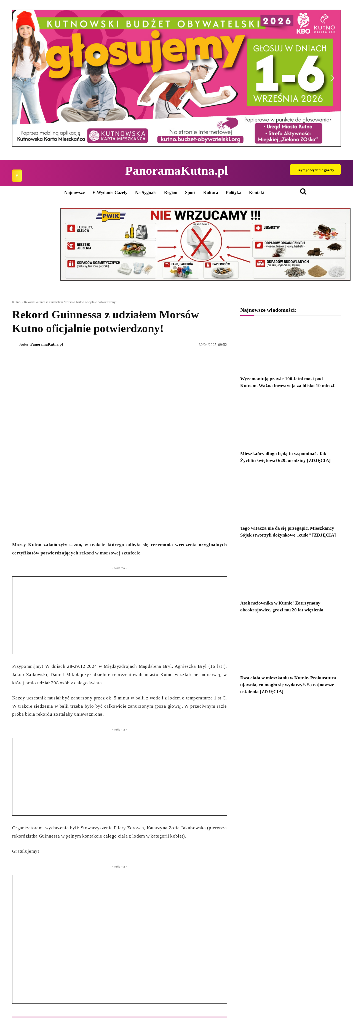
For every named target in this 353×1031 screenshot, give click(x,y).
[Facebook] (17, 176)
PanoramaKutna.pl (46, 344)
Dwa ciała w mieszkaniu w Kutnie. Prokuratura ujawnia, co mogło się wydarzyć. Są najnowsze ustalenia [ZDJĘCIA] (288, 684)
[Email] (55, 526)
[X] (30, 526)
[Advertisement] (119, 615)
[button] (176, 78)
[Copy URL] (68, 526)
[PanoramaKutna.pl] (15, 344)
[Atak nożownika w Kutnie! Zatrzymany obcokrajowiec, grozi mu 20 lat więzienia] (290, 571)
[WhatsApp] (43, 526)
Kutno (16, 302)
